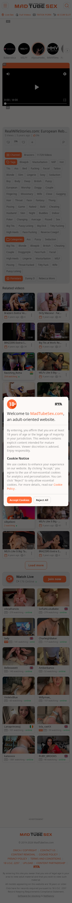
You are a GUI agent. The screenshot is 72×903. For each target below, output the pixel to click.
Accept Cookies (19, 500)
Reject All (42, 500)
